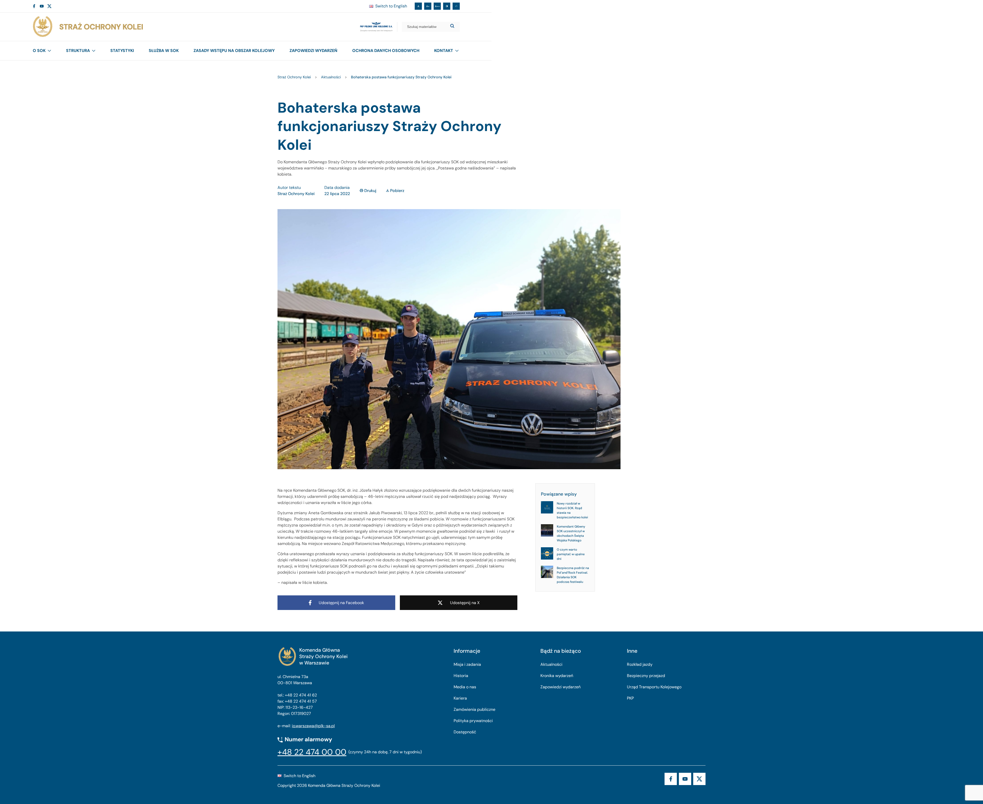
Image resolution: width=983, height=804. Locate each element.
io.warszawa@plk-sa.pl (313, 725)
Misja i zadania (467, 664)
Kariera (460, 698)
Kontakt (443, 50)
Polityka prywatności (473, 720)
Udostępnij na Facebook (341, 602)
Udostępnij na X (465, 602)
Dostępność (465, 732)
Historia (461, 675)
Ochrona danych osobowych (385, 50)
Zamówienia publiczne (474, 709)
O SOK (39, 50)
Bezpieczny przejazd (646, 675)
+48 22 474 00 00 (311, 752)
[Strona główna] (87, 27)
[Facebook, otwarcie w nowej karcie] (34, 6)
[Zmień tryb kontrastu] (446, 6)
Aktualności (551, 664)
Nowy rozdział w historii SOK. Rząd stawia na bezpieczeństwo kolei (572, 510)
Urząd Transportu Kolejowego (654, 687)
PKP (630, 698)
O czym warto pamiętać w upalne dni (571, 554)
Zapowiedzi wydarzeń (313, 50)
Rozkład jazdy (640, 664)
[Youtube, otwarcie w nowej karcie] (41, 6)
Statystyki (122, 50)
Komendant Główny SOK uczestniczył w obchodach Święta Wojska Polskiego (571, 533)
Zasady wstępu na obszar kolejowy (234, 50)
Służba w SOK (164, 50)
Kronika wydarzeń (556, 675)
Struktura (78, 50)
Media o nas (465, 687)
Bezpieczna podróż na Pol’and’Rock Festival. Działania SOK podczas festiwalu (573, 575)
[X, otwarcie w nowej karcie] (49, 6)
